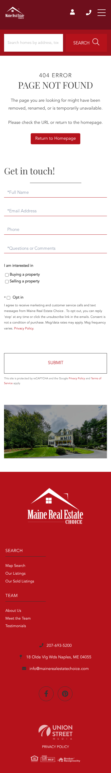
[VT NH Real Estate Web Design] (55, 732)
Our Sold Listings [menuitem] (19, 582)
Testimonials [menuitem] (15, 626)
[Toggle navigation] (102, 12)
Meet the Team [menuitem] (18, 619)
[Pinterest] (65, 693)
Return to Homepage (55, 138)
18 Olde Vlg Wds (58, 657)
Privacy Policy (23, 328)
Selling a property (25, 281)
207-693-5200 (89, 12)
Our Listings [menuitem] (15, 574)
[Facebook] (46, 693)
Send (55, 363)
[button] (86, 43)
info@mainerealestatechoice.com (59, 669)
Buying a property (25, 275)
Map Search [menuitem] (15, 566)
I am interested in (18, 266)
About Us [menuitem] (13, 611)
